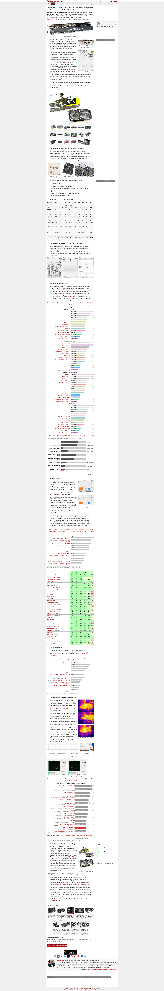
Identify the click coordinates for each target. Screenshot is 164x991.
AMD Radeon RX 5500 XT (56, 296)
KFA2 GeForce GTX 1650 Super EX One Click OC (65, 831)
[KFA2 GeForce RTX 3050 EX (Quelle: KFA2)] (81, 134)
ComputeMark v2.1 (61, 658)
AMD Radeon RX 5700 (70, 810)
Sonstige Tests (71, 973)
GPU (87, 19)
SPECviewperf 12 (89, 658)
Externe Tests (80, 4)
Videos (62, 4)
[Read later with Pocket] (75, 956)
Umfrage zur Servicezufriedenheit (108, 24)
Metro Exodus (50, 591)
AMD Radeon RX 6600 (62, 548)
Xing (115, 969)
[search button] (111, 1)
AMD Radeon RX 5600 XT (73, 296)
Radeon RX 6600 (66, 322)
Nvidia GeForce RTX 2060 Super (68, 806)
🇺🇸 (70, 19)
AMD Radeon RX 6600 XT (61, 543)
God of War (49, 640)
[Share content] (55, 956)
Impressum (66, 988)
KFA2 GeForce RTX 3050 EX (64, 332)
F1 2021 (69, 531)
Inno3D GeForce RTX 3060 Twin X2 (67, 799)
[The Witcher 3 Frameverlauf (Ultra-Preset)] (86, 500)
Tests (53, 4)
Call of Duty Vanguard (51, 630)
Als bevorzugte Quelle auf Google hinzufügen (72, 952)
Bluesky (87, 969)
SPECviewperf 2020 (70, 659)
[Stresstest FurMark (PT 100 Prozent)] (87, 747)
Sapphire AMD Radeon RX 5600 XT (67, 813)
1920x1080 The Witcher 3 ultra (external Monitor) (68, 779)
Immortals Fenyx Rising (52, 611)
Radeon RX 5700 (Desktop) (64, 324)
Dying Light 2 (50, 643)
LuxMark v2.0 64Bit (70, 658)
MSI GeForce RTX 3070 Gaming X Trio (67, 785)
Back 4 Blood (50, 624)
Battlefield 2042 (50, 634)
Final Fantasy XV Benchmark (53, 579)
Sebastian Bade (50, 19)
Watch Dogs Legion (51, 606)
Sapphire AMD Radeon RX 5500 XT (67, 824)
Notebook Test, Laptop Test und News (58, 973)
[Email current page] (85, 956)
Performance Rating (52, 529)
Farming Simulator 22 (51, 636)
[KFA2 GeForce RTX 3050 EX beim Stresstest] (86, 706)
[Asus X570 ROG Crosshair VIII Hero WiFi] (68, 169)
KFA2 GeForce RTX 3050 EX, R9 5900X (62, 685)
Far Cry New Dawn (82, 529)
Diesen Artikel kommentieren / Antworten (57, 945)
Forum (109, 4)
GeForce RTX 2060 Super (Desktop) (62, 326)
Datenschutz (75, 988)
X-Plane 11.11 (50, 581)
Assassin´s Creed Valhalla (52, 609)
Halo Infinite (49, 638)
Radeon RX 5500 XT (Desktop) (64, 336)
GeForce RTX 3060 (66, 328)
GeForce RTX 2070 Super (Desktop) (62, 320)
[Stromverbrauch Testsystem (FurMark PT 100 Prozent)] (63, 747)
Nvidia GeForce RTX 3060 (62, 63)
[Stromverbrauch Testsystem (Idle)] (52, 747)
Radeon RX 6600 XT (66, 316)
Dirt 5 (48, 608)
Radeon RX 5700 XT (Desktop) (64, 318)
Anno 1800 (90, 529)
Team (70, 988)
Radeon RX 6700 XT (66, 311)
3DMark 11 (54, 302)
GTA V (59, 529)
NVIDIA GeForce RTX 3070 (61, 538)
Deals (95, 4)
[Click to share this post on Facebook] (58, 956)
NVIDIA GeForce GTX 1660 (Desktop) (59, 559)
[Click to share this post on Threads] (61, 956)
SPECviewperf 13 (80, 658)
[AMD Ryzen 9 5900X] (54, 169)
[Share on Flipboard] (78, 956)
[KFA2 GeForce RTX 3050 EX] (70, 106)
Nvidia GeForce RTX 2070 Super (68, 796)
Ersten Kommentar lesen (52, 943)
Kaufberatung (89, 4)
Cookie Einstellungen (88, 988)
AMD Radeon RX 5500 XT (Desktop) (59, 561)
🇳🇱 (71, 19)
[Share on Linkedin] (82, 956)
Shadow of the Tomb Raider (72, 533)
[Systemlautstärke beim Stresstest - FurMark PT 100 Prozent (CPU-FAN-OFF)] (77, 766)
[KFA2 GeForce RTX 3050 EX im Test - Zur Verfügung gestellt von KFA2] (86, 852)
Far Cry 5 (75, 529)
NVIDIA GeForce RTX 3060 (61, 545)
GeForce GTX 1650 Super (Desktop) (62, 338)
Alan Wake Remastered (52, 621)
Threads (93, 969)
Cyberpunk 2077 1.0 (61, 531)
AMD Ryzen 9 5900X (71, 153)
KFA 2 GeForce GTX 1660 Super (68, 817)
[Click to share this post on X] (68, 956)
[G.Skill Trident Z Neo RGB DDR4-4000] (84, 169)
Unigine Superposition (62, 302)
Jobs (105, 4)
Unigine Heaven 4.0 (72, 302)
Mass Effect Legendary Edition (53, 615)
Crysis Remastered (52, 531)
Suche (100, 4)
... (72, 19)
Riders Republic (50, 628)
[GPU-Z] (86, 60)
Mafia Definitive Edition (81, 531)
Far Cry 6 (70, 529)
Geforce (83, 19)
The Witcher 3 (64, 529)
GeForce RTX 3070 (66, 313)
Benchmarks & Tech (70, 4)
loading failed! (99, 40)
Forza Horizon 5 (50, 632)
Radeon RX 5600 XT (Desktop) (64, 330)
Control (48, 594)
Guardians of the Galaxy (52, 626)
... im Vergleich (90, 474)
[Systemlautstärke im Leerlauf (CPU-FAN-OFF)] (56, 766)
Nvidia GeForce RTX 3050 (62, 884)
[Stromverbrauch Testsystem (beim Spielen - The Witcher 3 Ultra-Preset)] (74, 747)
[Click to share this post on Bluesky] (65, 956)
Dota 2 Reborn (50, 576)
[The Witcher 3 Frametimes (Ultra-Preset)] (86, 485)
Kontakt (81, 988)
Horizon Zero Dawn (51, 600)
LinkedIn (110, 969)
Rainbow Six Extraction (52, 641)
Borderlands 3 (50, 596)
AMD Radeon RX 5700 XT (69, 792)
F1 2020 (74, 531)
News (57, 4)
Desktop (75, 19)
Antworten (61, 943)
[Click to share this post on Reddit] (71, 956)
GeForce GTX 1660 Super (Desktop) (62, 334)
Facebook (98, 969)
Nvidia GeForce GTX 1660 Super (66, 293)
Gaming (79, 19)
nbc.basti (104, 969)
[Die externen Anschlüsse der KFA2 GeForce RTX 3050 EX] (86, 42)
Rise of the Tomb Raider (52, 577)
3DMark (49, 302)
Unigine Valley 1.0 (82, 302)
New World (49, 619)
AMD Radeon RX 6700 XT (69, 789)
